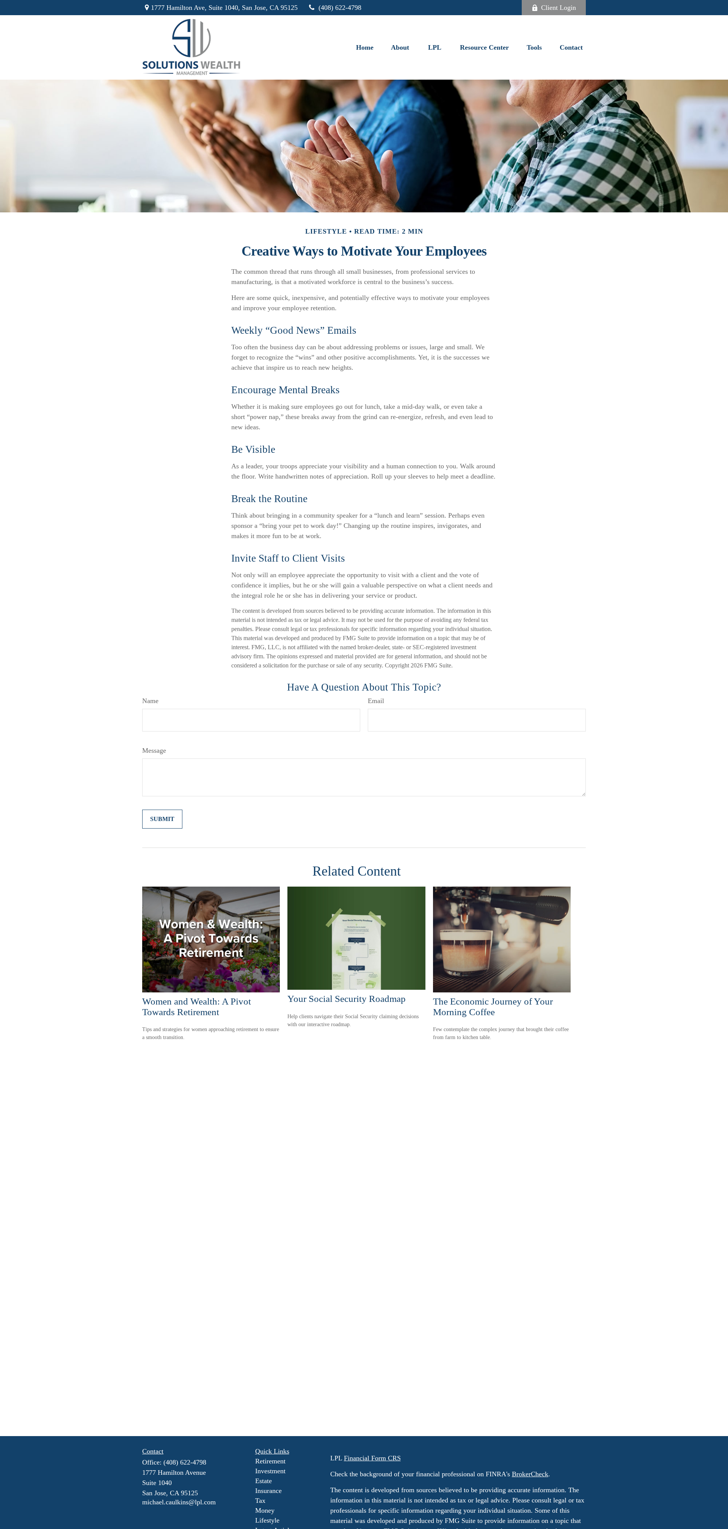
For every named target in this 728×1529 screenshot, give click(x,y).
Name (150, 701)
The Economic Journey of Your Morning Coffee (493, 1006)
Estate (263, 1481)
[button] (365, 47)
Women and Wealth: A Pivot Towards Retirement (196, 1006)
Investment (270, 1471)
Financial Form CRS (372, 1458)
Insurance (268, 1490)
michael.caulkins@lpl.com (179, 1502)
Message (154, 750)
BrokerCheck (530, 1474)
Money (265, 1510)
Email (376, 701)
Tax (260, 1500)
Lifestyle (267, 1520)
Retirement (270, 1461)
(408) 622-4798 (339, 7)
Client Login (558, 7)
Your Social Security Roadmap (346, 999)
